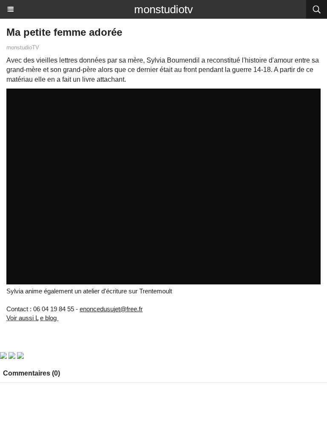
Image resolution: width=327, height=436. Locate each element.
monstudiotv (163, 9)
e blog (49, 317)
